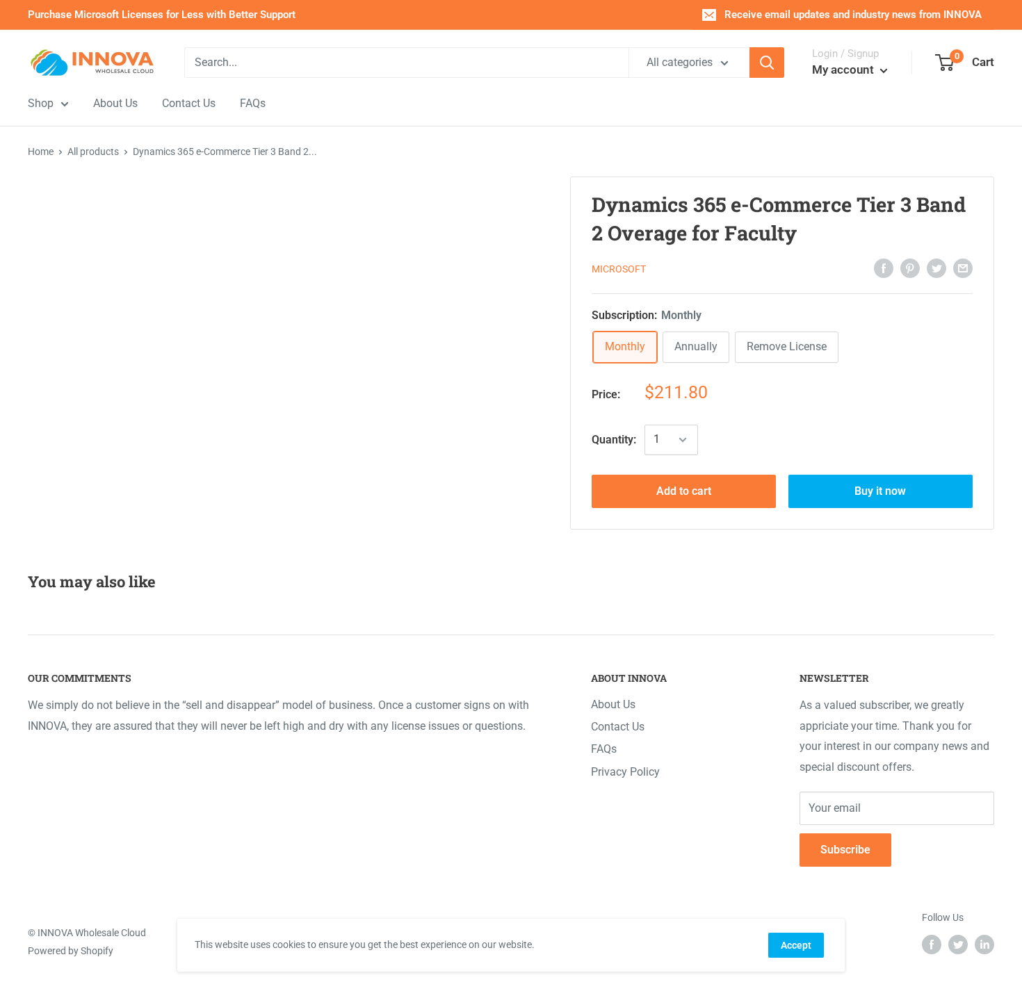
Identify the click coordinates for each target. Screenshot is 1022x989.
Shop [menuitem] (41, 103)
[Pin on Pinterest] (910, 267)
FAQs (604, 748)
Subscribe (845, 849)
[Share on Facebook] (883, 267)
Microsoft (619, 269)
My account (844, 69)
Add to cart (683, 491)
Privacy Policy (625, 771)
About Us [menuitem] (115, 103)
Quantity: (614, 439)
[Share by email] (963, 267)
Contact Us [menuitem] (189, 103)
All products (93, 151)
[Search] (766, 62)
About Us (613, 704)
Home (41, 151)
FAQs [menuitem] (253, 103)
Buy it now (880, 491)
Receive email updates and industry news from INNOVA (853, 14)
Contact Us (617, 726)
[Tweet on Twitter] (936, 267)
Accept (796, 945)
